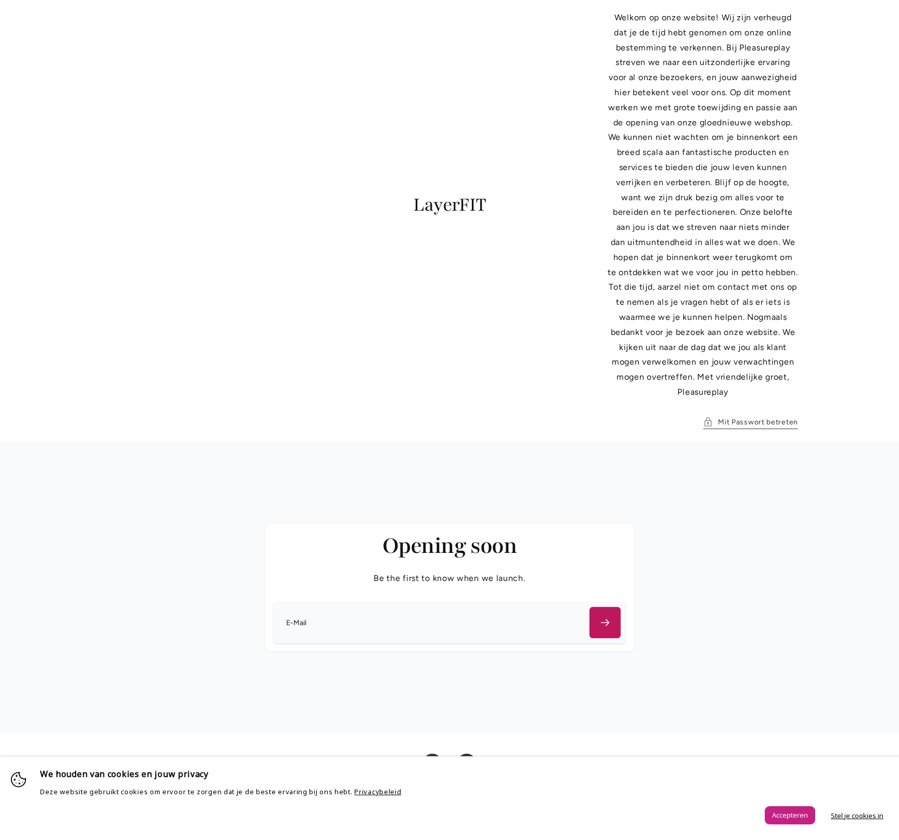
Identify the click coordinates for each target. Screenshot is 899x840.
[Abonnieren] (605, 622)
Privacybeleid (377, 791)
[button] (750, 422)
